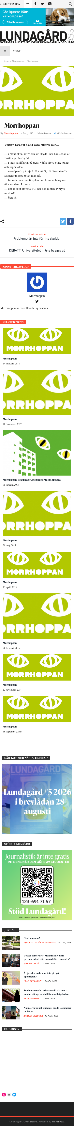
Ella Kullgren (33, 981)
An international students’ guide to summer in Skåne (47, 1009)
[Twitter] (42, 4)
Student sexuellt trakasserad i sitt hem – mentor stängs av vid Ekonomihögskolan (46, 992)
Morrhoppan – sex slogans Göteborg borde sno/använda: (32, 479)
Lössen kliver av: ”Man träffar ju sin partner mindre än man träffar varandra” (47, 957)
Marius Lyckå (32, 963)
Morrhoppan (18, 60)
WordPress (58, 1121)
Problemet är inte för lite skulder (37, 236)
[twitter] (63, 221)
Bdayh (33, 1121)
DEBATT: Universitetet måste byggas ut (37, 248)
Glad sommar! (32, 938)
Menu (17, 51)
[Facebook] (35, 4)
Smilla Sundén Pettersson (40, 942)
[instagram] (49, 4)
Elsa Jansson (32, 998)
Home (6, 60)
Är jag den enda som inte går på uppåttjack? (41, 974)
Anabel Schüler (33, 1015)
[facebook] (70, 221)
